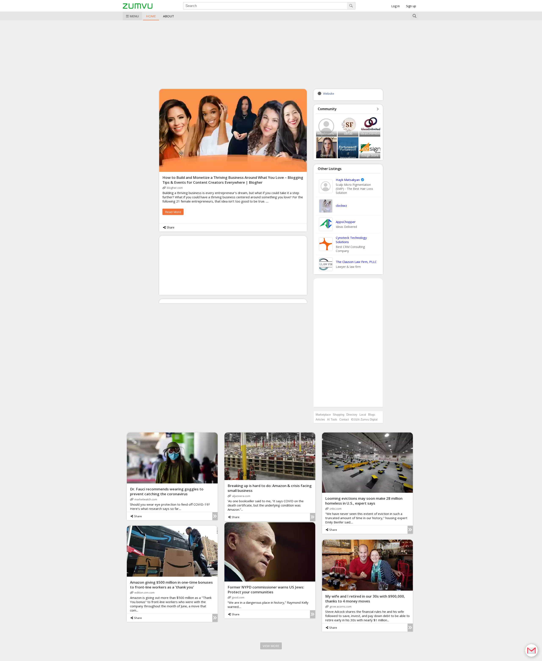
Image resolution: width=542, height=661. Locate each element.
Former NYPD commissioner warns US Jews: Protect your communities (266, 589)
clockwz (341, 205)
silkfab (348, 133)
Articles (320, 419)
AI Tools (332, 419)
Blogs (371, 414)
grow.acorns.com (340, 606)
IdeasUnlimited (370, 133)
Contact (344, 419)
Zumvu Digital (369, 419)
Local (362, 414)
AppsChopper (346, 222)
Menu (134, 16)
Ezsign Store (369, 155)
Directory (351, 414)
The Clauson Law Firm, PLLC (356, 262)
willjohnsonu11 (327, 133)
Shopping (338, 414)
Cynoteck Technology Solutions (351, 239)
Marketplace (323, 414)
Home (151, 16)
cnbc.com (336, 508)
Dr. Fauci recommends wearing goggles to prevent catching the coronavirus (166, 491)
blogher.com (175, 188)
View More (271, 646)
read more (173, 212)
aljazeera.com (241, 496)
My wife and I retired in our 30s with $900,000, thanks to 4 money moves (365, 599)
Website (328, 94)
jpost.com (238, 597)
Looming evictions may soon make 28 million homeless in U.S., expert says (363, 501)
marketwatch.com (145, 499)
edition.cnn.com (144, 592)
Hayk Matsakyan (348, 180)
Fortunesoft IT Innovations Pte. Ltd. (348, 156)
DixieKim (326, 155)
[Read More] (215, 516)
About (168, 16)
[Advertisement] (271, 54)
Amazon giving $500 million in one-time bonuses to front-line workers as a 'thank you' (171, 585)
